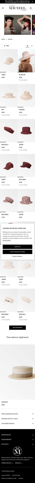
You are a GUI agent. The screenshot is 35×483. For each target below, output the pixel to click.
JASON (21, 144)
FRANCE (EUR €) (6, 463)
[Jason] (26, 130)
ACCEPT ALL (17, 246)
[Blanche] (26, 60)
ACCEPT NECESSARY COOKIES (17, 251)
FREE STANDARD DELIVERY (9, 414)
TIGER (3, 74)
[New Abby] (26, 165)
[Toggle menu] (3, 8)
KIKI (2, 109)
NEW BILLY (4, 144)
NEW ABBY (22, 179)
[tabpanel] (17, 375)
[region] (17, 241)
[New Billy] (9, 130)
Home (3, 39)
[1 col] (32, 46)
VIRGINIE (21, 109)
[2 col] (27, 46)
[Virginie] (26, 95)
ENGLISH (18, 463)
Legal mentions (5, 475)
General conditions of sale (8, 478)
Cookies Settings (17, 256)
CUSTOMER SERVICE (7, 423)
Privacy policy (7, 240)
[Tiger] (9, 60)
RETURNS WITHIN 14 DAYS (9, 418)
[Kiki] (9, 95)
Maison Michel (10, 471)
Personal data (16, 475)
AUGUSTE (4, 402)
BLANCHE (22, 74)
